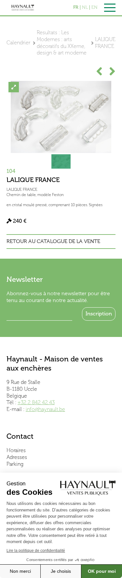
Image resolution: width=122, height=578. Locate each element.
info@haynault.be (45, 409)
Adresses (17, 457)
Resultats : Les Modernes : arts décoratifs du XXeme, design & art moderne (62, 42)
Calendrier (18, 42)
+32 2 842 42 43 (36, 402)
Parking (15, 464)
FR (75, 7)
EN (94, 7)
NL (85, 7)
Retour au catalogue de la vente (53, 241)
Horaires (16, 450)
